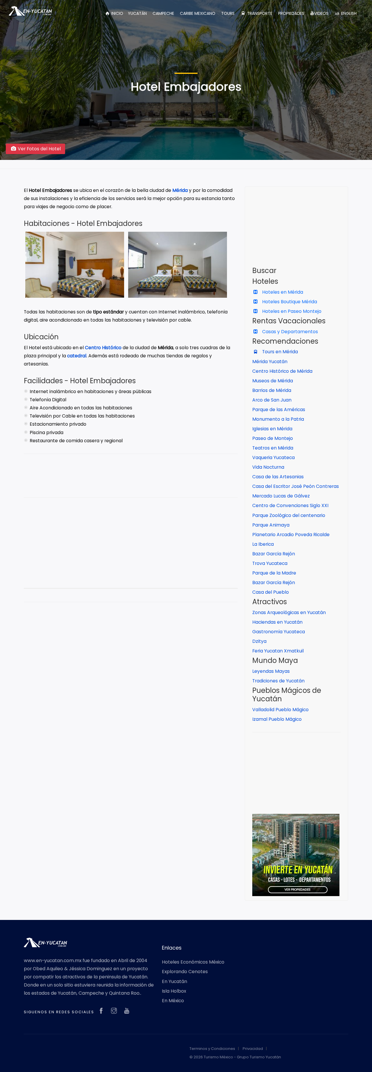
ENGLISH (348, 13)
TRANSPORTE (259, 13)
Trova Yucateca (269, 563)
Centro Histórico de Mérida (282, 371)
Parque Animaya (270, 525)
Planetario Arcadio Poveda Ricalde (291, 534)
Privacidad (253, 1048)
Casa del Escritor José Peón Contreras (295, 486)
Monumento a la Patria (278, 419)
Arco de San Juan (271, 400)
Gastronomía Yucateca (278, 632)
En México (173, 1001)
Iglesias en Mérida (272, 429)
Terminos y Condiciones (212, 1048)
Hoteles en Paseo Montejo (291, 311)
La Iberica (263, 544)
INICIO (116, 13)
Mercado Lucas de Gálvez (281, 496)
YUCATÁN (137, 13)
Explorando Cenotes (185, 971)
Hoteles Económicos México (193, 962)
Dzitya (259, 641)
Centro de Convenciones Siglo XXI (290, 505)
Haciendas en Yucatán (277, 622)
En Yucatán (174, 981)
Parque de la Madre (274, 573)
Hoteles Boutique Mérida (289, 302)
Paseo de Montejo (272, 438)
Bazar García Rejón (273, 554)
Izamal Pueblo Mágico (277, 719)
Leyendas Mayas (271, 671)
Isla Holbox (174, 991)
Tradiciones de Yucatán (278, 681)
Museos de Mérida (272, 381)
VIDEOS (321, 13)
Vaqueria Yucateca (273, 457)
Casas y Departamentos (289, 332)
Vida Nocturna (268, 467)
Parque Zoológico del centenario (288, 515)
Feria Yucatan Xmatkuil (278, 651)
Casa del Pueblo (270, 592)
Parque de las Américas (278, 409)
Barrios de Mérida (271, 390)
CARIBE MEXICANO (197, 13)
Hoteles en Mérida (282, 292)
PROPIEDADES (291, 13)
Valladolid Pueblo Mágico (280, 710)
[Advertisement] (131, 547)
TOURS (228, 13)
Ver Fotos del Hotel (39, 149)
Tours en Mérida (279, 352)
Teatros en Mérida (272, 448)
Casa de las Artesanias (278, 477)
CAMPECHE (163, 13)
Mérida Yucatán (269, 361)
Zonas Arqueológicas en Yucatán (289, 612)
